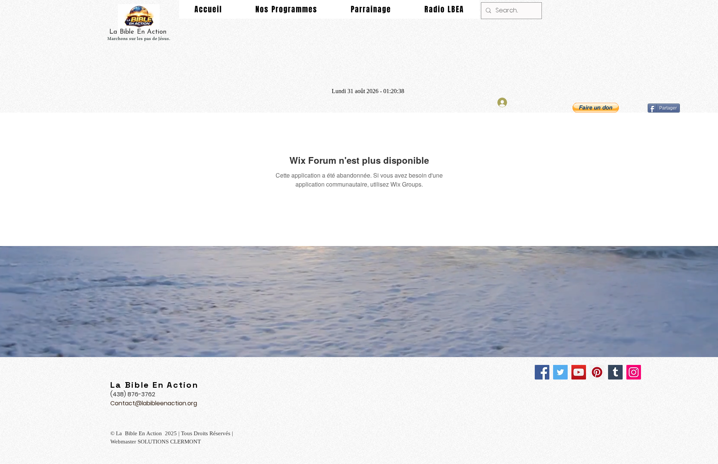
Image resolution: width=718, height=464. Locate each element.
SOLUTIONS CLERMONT (170, 442)
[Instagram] (633, 372)
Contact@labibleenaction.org (153, 403)
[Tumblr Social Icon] (615, 372)
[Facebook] (542, 372)
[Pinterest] (597, 372)
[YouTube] (578, 372)
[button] (596, 108)
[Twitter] (560, 372)
